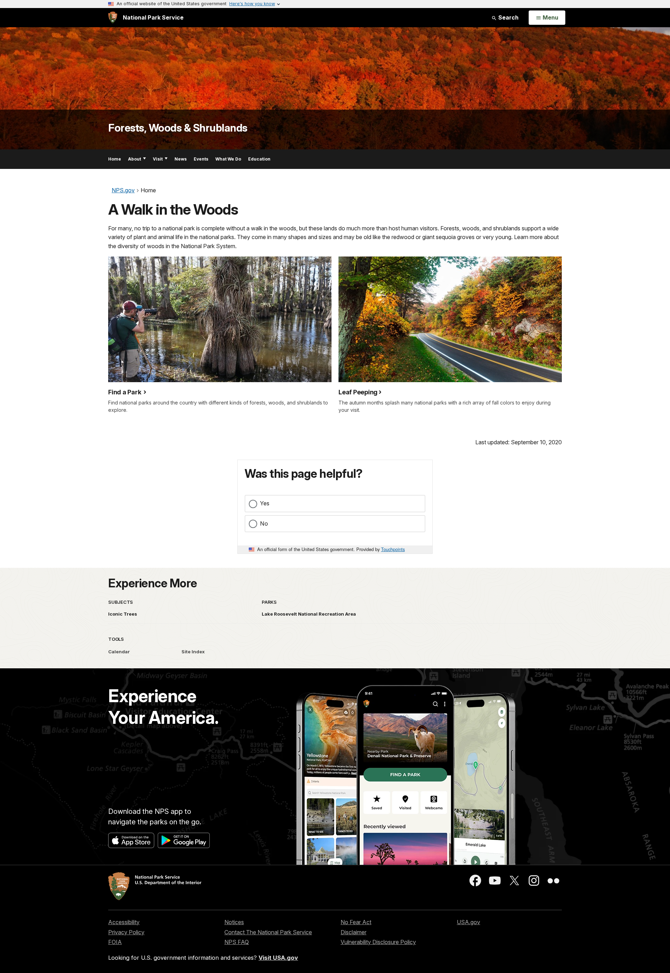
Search (508, 17)
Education (259, 159)
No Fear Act (356, 922)
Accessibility (124, 922)
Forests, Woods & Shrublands (177, 127)
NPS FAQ (236, 941)
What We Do (228, 159)
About (134, 159)
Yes (264, 503)
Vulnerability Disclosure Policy (378, 941)
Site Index (193, 651)
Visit (158, 159)
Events (201, 159)
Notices (234, 922)
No (264, 523)
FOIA (115, 941)
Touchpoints (393, 549)
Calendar (119, 651)
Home (114, 159)
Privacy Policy (126, 932)
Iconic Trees (122, 614)
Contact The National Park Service (268, 932)
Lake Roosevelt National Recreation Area (309, 614)
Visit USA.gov (278, 957)
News (180, 159)
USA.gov (468, 922)
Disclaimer (353, 932)
